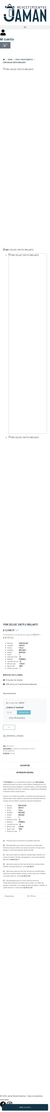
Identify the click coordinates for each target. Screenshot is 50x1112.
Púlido (12, 754)
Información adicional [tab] (25, 772)
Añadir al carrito (25, 1107)
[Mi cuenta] (3, 32)
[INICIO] (4, 59)
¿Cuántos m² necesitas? (15, 707)
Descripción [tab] (25, 765)
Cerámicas (16, 749)
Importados (25, 749)
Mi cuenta (7, 39)
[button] (25, 27)
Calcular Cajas (24, 712)
